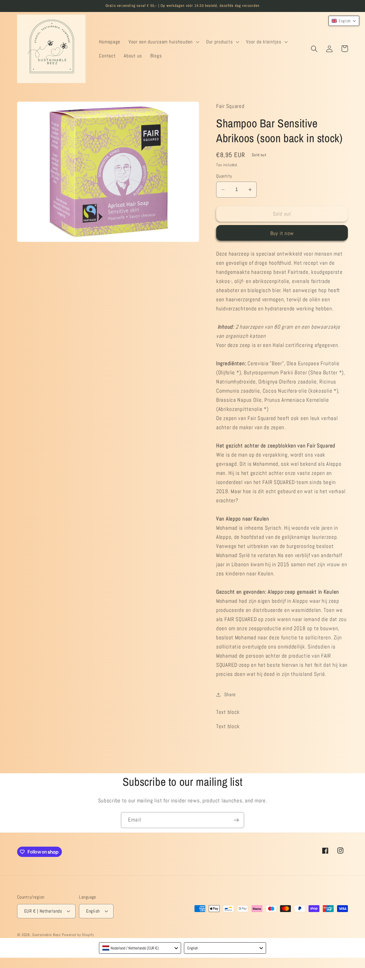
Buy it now (282, 233)
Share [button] (230, 695)
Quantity (224, 176)
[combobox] (140, 948)
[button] (163, 42)
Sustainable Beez (46, 934)
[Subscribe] (236, 820)
